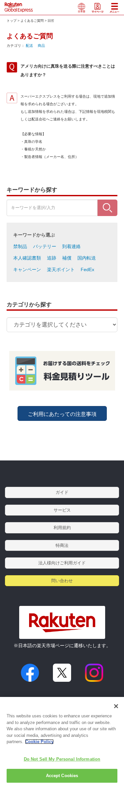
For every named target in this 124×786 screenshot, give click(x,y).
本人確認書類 (27, 258)
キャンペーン (27, 269)
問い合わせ (62, 580)
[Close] (116, 706)
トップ (12, 20)
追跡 (51, 258)
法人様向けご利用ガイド (62, 562)
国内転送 (86, 258)
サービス (62, 510)
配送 (29, 45)
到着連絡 (71, 246)
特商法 (62, 545)
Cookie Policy (39, 741)
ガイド (62, 492)
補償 (66, 258)
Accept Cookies (62, 775)
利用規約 (62, 527)
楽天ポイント (61, 269)
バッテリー (44, 246)
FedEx (87, 269)
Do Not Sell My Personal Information (62, 759)
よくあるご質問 (32, 20)
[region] (62, 741)
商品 (41, 45)
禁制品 (20, 246)
